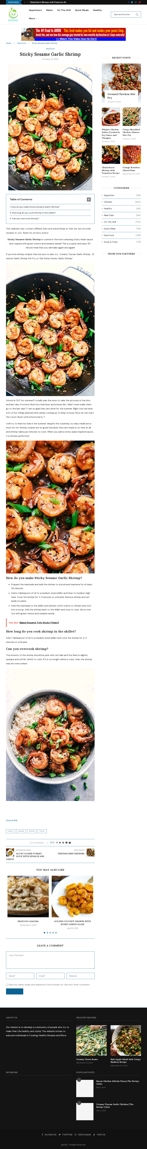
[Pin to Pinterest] (63, 842)
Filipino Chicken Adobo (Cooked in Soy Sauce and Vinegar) (111, 133)
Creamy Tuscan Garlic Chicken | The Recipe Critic (115, 1105)
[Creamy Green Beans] (91, 1040)
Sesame (21, 831)
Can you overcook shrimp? (25, 218)
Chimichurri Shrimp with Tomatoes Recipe (111, 170)
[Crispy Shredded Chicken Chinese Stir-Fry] (132, 116)
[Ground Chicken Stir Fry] (121, 83)
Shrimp (32, 831)
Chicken (122, 201)
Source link (11, 820)
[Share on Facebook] (57, 842)
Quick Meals (82, 10)
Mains (49, 10)
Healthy (97, 10)
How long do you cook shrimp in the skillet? (34, 212)
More (32, 18)
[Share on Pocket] (66, 842)
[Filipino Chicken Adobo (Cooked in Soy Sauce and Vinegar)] (111, 116)
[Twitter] (132, 2)
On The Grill (64, 10)
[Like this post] (53, 842)
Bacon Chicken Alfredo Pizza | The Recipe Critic (117, 1082)
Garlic (10, 831)
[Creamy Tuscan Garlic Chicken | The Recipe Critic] (84, 1111)
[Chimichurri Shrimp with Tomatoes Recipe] (111, 154)
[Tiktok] (139, 2)
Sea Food (21, 43)
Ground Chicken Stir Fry (122, 95)
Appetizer (122, 195)
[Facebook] (128, 2)
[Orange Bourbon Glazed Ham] (132, 154)
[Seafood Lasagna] (28, 896)
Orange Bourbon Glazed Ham (43, 2)
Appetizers (35, 10)
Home (8, 43)
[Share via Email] (70, 842)
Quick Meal (122, 228)
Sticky (42, 831)
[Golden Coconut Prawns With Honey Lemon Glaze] (72, 896)
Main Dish (122, 215)
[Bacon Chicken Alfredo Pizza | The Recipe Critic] (84, 1088)
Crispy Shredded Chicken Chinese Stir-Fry (131, 132)
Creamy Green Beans (87, 1059)
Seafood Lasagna (28, 921)
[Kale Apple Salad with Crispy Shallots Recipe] (126, 1040)
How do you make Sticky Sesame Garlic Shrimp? (35, 207)
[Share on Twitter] (60, 842)
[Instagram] (136, 2)
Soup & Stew (122, 241)
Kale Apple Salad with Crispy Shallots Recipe (126, 1060)
